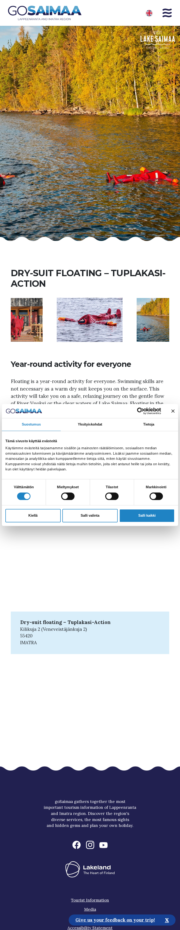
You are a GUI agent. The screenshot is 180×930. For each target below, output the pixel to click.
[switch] (68, 496)
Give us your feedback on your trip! (115, 920)
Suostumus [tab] (31, 424)
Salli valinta (90, 515)
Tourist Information (90, 900)
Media (90, 909)
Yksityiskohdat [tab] (90, 424)
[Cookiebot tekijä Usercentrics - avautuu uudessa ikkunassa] (140, 411)
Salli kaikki (147, 515)
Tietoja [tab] (148, 424)
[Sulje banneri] (173, 411)
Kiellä (33, 515)
